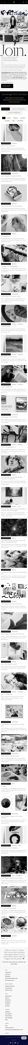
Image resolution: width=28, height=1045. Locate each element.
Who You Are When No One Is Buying (11, 206)
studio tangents (20, 120)
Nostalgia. (3, 786)
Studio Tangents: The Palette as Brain (11, 296)
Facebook (7, 1004)
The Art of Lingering (6, 694)
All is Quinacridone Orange (8, 908)
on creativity (7, 120)
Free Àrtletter (8, 1014)
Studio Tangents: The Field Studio (10, 756)
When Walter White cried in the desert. (11, 604)
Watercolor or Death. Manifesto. (9, 848)
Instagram (7, 1002)
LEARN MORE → (7, 86)
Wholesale (7, 976)
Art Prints (7, 974)
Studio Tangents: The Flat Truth (9, 417)
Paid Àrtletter (8, 1016)
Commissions (8, 988)
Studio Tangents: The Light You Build (11, 176)
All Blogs (5, 109)
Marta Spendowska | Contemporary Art (12, 1037)
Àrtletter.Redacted (9, 986)
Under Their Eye (5, 326)
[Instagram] (13, 1043)
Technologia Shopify (20, 1037)
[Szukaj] (4, 2)
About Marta (8, 996)
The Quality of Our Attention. (9, 357)
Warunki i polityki (14, 1039)
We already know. (6, 236)
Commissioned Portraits (11, 978)
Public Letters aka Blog (18, 109)
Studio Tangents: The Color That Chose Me (12, 634)
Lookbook (7, 1012)
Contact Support (9, 1027)
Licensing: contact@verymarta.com (14, 1029)
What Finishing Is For (7, 387)
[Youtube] (15, 1043)
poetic (13, 120)
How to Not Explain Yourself (9, 664)
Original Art (8, 972)
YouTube (7, 1006)
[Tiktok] (17, 1043)
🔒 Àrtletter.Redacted (14, 112)
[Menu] (1, 2)
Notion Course (9, 990)
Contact (7, 998)
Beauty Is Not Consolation (8, 146)
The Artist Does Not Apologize (9, 266)
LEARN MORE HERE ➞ (15, 102)
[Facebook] (10, 1043)
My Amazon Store (9, 980)
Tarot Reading (8, 1018)
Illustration (8, 1000)
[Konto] (23, 2)
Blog (6, 1019)
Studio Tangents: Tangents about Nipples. (12, 878)
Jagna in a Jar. (4, 938)
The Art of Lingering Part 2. (8, 447)
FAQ (6, 1025)
